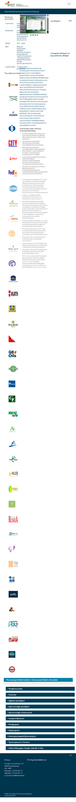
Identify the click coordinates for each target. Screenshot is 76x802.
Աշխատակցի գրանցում (18, 706)
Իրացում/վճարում (16, 718)
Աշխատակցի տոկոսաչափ (20, 712)
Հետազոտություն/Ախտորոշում (22, 736)
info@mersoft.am (18, 775)
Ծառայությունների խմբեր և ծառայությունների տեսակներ (32, 680)
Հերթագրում (13, 730)
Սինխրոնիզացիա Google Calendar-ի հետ (25, 748)
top (71, 755)
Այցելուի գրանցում (16, 701)
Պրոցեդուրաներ (15, 689)
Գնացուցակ (13, 724)
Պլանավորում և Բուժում (18, 742)
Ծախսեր (12, 695)
